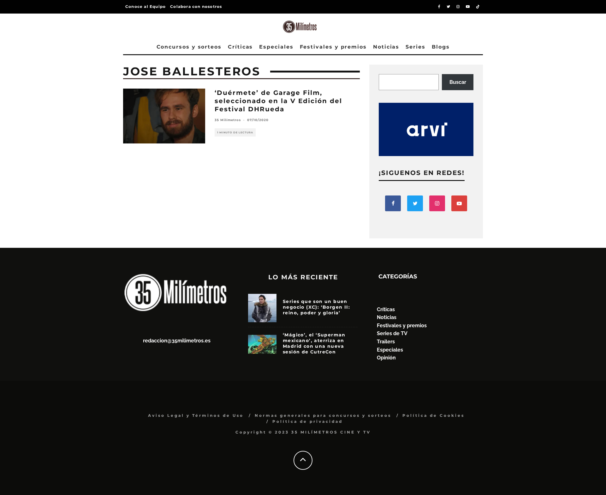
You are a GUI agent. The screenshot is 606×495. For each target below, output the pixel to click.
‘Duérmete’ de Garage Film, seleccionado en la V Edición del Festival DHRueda (278, 101)
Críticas (240, 47)
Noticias (386, 47)
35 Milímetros (228, 120)
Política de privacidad (307, 421)
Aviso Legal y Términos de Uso (196, 415)
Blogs (441, 47)
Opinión (386, 358)
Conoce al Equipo (145, 6)
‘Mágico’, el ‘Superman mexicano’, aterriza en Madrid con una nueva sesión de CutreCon (314, 343)
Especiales (276, 47)
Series (415, 47)
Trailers (386, 342)
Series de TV (392, 333)
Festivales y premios (333, 47)
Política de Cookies (433, 415)
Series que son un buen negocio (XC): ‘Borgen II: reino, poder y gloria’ (316, 307)
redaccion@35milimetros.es (177, 341)
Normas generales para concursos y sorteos (323, 415)
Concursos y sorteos (189, 47)
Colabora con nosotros (196, 6)
